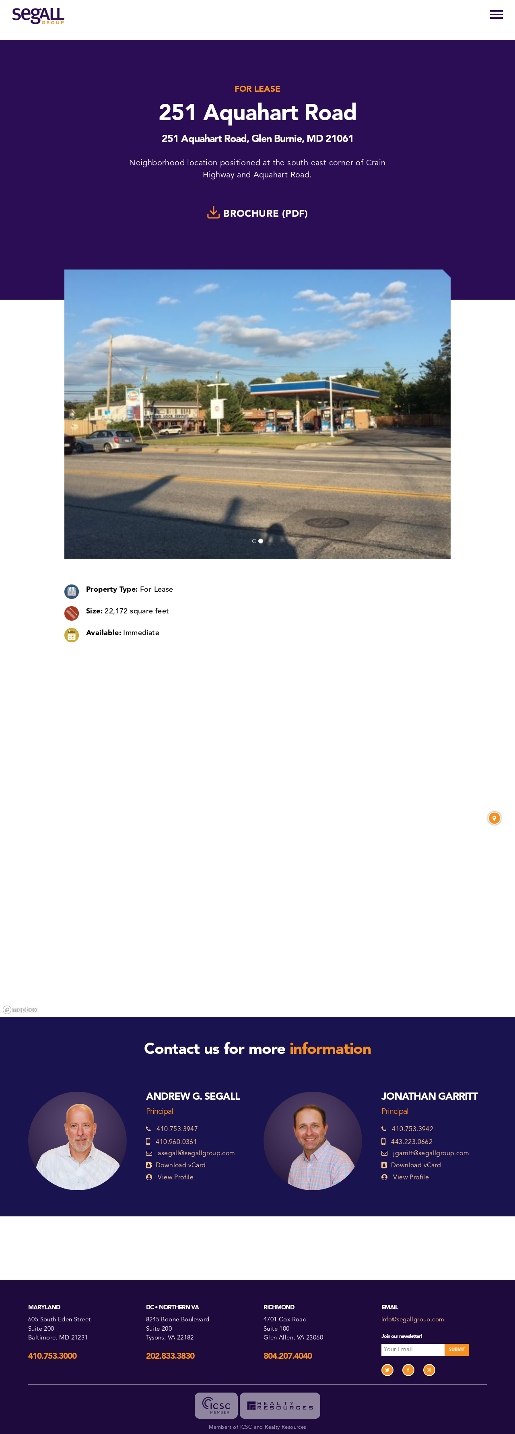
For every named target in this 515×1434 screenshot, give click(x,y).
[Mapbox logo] (20, 1009)
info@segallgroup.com (413, 1320)
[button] (93, 414)
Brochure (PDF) (264, 214)
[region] (257, 910)
